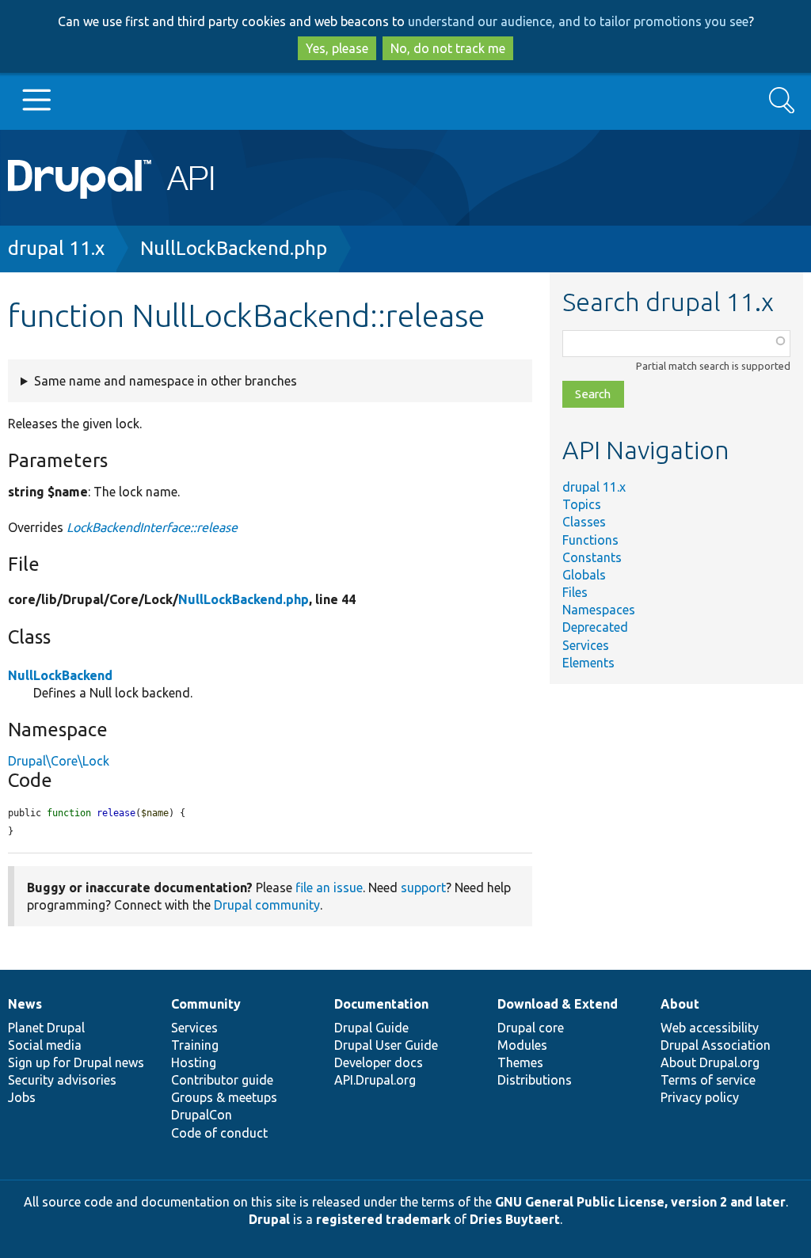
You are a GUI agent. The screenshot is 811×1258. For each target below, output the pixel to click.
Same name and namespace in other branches (165, 381)
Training (195, 1045)
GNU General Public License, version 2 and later (640, 1202)
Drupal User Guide (386, 1045)
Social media (45, 1045)
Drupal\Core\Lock (58, 761)
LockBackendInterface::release (152, 527)
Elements (588, 663)
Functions (590, 540)
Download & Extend (557, 1004)
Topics (581, 504)
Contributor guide (222, 1080)
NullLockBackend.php (233, 248)
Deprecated (595, 627)
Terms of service (708, 1080)
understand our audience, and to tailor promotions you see (578, 21)
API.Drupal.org (375, 1080)
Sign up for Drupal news (76, 1062)
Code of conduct (219, 1133)
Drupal (269, 1219)
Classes (584, 522)
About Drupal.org (710, 1062)
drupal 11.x (56, 248)
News (25, 1004)
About (680, 1004)
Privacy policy (700, 1097)
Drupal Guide (371, 1027)
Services (585, 645)
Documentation (381, 1004)
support (423, 887)
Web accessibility (710, 1027)
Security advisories (62, 1080)
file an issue (329, 887)
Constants (592, 557)
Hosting (193, 1062)
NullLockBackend (60, 675)
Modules (522, 1045)
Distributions (534, 1080)
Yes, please (337, 48)
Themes (520, 1062)
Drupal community (267, 905)
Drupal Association (716, 1045)
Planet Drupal (46, 1027)
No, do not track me (447, 48)
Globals (584, 575)
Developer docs (378, 1062)
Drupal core (530, 1027)
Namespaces (598, 609)
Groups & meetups (224, 1097)
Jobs (22, 1097)
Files (575, 592)
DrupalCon (201, 1115)
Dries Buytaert (515, 1219)
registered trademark (383, 1219)
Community (206, 1004)
